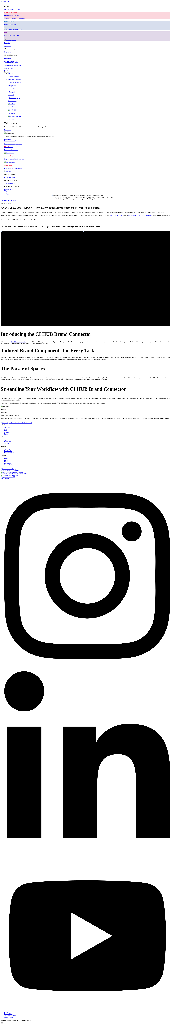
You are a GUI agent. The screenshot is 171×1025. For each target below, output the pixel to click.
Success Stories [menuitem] (8, 465)
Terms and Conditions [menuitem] (10, 1015)
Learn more (7, 58)
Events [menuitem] (6, 460)
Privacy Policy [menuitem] (8, 1014)
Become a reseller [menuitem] (9, 452)
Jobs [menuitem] (5, 429)
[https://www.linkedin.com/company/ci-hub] (87, 861)
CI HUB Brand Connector (18, 342)
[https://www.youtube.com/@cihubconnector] (87, 1009)
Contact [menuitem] (6, 432)
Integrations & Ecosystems (8, 200)
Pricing (6, 70)
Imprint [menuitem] (6, 1012)
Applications (7, 46)
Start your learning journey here (13, 144)
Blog (5, 191)
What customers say (9, 183)
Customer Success (9, 141)
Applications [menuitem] (7, 440)
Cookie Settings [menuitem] (8, 1017)
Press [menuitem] (5, 430)
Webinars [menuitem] (7, 462)
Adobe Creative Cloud (116, 215)
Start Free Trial (5, 194)
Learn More (7, 189)
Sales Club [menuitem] (7, 449)
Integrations (7, 52)
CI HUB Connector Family (12, 9)
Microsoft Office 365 (134, 215)
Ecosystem (7, 43)
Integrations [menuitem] (7, 441)
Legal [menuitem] (5, 434)
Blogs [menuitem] (6, 458)
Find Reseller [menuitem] (8, 451)
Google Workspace (146, 215)
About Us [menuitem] (7, 427)
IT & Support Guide (10, 177)
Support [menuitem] (6, 443)
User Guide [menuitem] (7, 463)
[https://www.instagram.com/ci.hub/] (87, 670)
